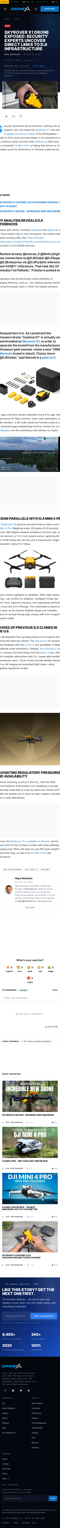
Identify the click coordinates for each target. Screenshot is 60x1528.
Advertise (6, 1469)
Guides (35, 1418)
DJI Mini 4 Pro (21, 145)
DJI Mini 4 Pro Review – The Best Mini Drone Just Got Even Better (19, 1208)
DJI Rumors (36, 1413)
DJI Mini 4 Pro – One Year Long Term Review (25, 1161)
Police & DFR (37, 1428)
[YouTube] (21, 1390)
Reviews (45, 869)
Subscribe (49, 9)
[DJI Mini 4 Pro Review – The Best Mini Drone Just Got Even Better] (30, 1188)
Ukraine (35, 1433)
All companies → (9, 1433)
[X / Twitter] (5, 1390)
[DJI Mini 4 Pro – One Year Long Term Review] (30, 1142)
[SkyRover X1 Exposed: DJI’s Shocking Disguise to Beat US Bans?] (30, 1236)
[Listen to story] (13, 116)
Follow (30, 908)
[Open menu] (5, 9)
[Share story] (6, 116)
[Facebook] (13, 1390)
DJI (17, 19)
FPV (33, 1438)
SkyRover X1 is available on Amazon (30, 841)
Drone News (37, 1403)
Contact (5, 1464)
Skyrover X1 (31, 341)
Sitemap (26, 1523)
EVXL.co (45, 895)
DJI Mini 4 (31, 869)
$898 (7, 845)
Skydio (5, 1413)
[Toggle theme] (36, 9)
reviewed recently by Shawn (19, 133)
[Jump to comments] (21, 116)
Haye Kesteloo (24, 878)
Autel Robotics (8, 1408)
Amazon (5, 1423)
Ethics (5, 1473)
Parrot (5, 1418)
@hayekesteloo (45, 901)
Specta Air (40, 640)
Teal (4, 1428)
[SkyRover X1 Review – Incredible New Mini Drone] (30, 1096)
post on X (49, 357)
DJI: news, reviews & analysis (37, 1041)
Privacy (6, 1523)
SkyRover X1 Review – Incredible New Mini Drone (28, 1115)
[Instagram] (29, 1390)
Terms (16, 1523)
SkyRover (39, 141)
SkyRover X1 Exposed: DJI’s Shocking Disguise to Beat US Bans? (21, 1256)
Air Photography (13, 869)
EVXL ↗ (5, 1478)
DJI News (36, 1408)
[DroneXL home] (20, 9)
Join (53, 1498)
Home (6, 19)
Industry (35, 1447)
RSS (34, 1523)
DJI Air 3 (29, 644)
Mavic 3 (44, 652)
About (5, 1459)
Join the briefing (43, 1316)
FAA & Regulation (39, 1423)
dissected (37, 230)
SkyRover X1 (42, 130)
